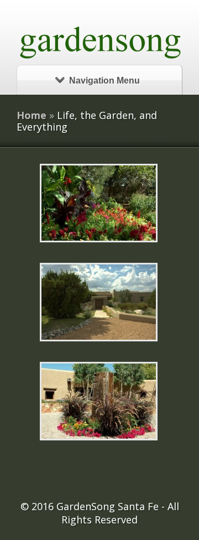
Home (31, 115)
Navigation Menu (104, 80)
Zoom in (74, 203)
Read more (127, 203)
